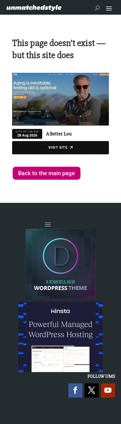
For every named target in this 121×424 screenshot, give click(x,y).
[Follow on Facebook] (75, 390)
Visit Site (58, 148)
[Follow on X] (92, 390)
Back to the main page (46, 173)
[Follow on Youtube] (108, 390)
